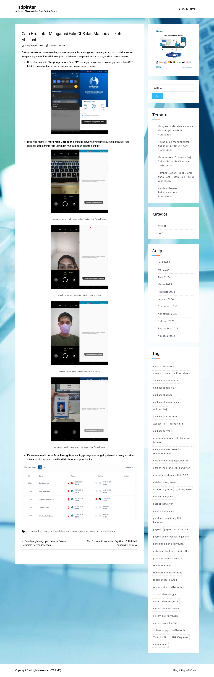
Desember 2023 (168, 306)
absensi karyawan (163, 366)
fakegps (93, 531)
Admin (53, 45)
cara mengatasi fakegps (39, 531)
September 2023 (168, 328)
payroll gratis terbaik (176, 529)
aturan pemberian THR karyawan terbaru (172, 440)
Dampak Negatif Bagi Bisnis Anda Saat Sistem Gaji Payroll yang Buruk (176, 177)
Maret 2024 (165, 284)
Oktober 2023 (166, 321)
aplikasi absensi (162, 395)
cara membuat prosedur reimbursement (167, 451)
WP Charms (192, 670)
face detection (61, 531)
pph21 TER (183, 551)
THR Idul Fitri (160, 637)
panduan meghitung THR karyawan (167, 520)
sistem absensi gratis (166, 601)
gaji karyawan (184, 489)
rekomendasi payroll (165, 579)
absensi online (161, 373)
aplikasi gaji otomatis (165, 416)
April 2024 (164, 277)
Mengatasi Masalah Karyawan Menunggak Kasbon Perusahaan (176, 130)
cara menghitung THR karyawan (171, 467)
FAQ (65, 45)
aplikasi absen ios (163, 387)
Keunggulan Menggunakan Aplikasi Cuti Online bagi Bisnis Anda (174, 146)
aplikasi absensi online (166, 402)
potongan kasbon (163, 551)
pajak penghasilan (163, 511)
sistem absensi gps (164, 594)
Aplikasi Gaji (160, 409)
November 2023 (167, 313)
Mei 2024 (164, 269)
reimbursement (162, 565)
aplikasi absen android (166, 380)
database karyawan (164, 482)
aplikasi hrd (176, 423)
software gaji (161, 630)
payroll (157, 529)
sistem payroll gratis (165, 623)
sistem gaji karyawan (165, 615)
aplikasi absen (181, 373)
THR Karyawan (180, 637)
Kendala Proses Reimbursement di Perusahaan (169, 192)
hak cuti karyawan (163, 496)
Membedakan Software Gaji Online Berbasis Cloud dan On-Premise (175, 161)
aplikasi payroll (162, 431)
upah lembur (160, 644)
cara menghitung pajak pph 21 (170, 460)
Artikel (162, 225)
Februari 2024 (166, 291)
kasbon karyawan (163, 503)
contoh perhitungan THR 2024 (170, 475)
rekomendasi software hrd (168, 587)
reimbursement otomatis (167, 572)
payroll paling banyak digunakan (171, 536)
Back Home (188, 9)
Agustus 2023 (166, 335)
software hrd (179, 630)
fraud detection (107, 531)
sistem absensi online (166, 608)
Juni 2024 (164, 262)
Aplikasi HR (159, 423)
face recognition (79, 531)
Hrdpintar (25, 7)
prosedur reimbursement (167, 558)
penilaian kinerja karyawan (168, 543)
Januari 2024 (166, 299)
